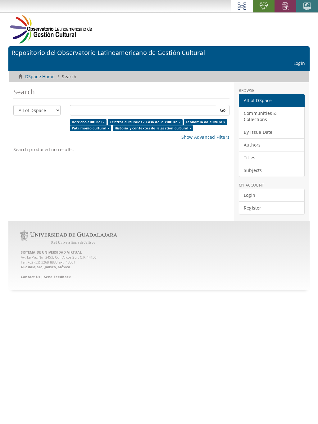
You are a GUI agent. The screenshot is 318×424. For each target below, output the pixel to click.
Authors (252, 145)
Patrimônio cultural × (90, 128)
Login (249, 195)
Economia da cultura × (205, 122)
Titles (249, 157)
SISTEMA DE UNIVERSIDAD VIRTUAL (51, 252)
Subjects (253, 170)
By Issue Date (258, 132)
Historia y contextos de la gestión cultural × (153, 128)
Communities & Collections (260, 116)
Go (222, 110)
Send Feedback (57, 276)
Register (252, 208)
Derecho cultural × (88, 122)
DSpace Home (40, 76)
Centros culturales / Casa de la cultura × (145, 122)
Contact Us (30, 276)
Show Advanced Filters (205, 137)
